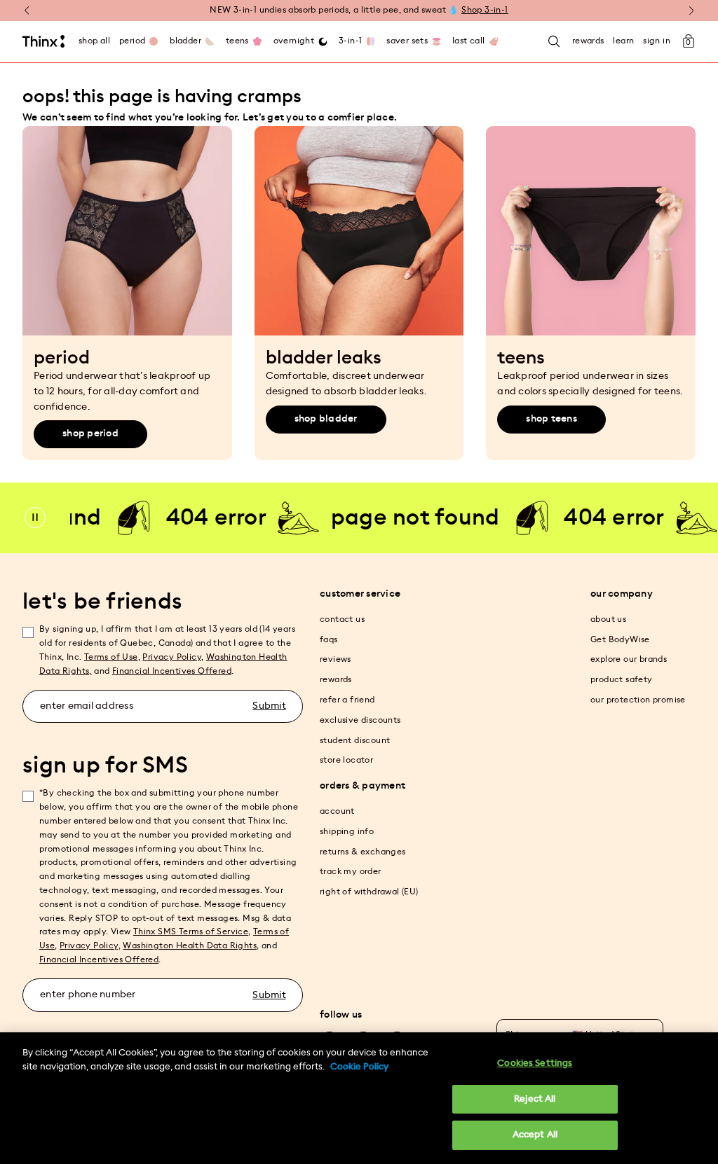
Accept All (535, 1134)
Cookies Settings (534, 1063)
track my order (350, 871)
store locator (346, 760)
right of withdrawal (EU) (369, 891)
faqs (329, 639)
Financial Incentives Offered (171, 671)
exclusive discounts (360, 720)
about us (608, 619)
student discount (355, 740)
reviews (335, 659)
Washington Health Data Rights (190, 945)
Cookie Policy (359, 1067)
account (337, 811)
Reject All (534, 1099)
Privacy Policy (171, 657)
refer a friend (347, 699)
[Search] (554, 41)
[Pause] (35, 517)
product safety (621, 679)
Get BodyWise (620, 639)
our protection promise (638, 699)
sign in (656, 40)
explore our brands (628, 659)
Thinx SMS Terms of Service (190, 931)
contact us (342, 619)
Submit (269, 706)
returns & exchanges (363, 851)
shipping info (347, 831)
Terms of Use (111, 657)
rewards (336, 679)
